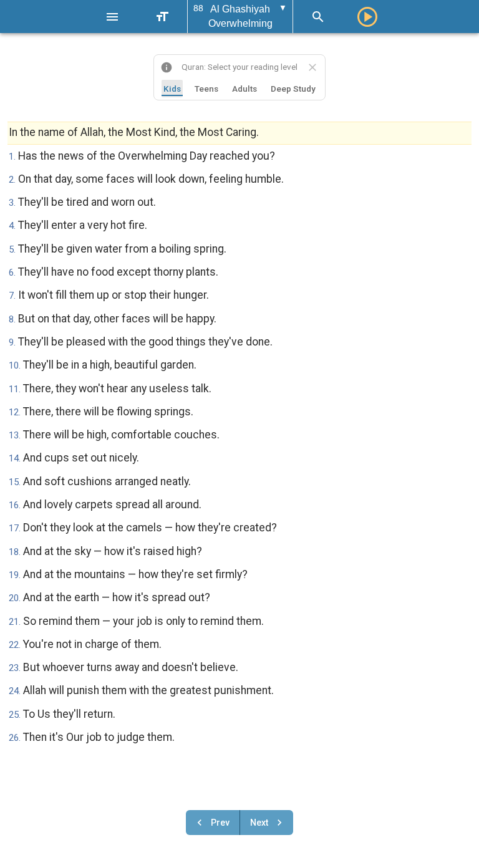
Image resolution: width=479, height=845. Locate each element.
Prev (220, 823)
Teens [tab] (206, 89)
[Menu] (112, 16)
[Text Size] (162, 16)
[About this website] (167, 67)
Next (259, 823)
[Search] (318, 16)
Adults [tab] (244, 89)
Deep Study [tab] (293, 89)
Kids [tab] (172, 89)
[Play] (367, 17)
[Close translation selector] (312, 67)
